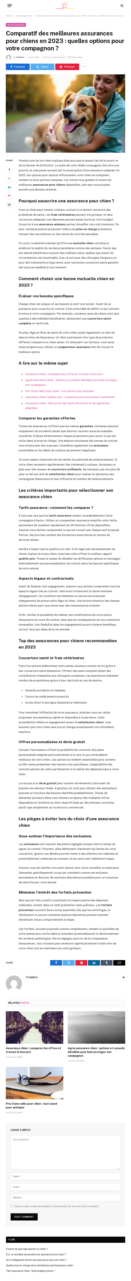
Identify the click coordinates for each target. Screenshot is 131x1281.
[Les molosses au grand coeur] (65, 5)
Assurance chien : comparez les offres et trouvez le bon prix (64, 374)
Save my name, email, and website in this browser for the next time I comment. (56, 1206)
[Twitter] (9, 178)
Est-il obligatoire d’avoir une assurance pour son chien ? (36, 1260)
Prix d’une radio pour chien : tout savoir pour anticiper (59, 391)
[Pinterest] (9, 195)
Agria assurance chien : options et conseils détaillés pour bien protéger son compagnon (96, 1052)
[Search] (121, 5)
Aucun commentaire (55, 57)
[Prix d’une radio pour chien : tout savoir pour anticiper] (34, 1083)
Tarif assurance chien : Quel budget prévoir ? (30, 1271)
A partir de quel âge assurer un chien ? (27, 1249)
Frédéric (20, 57)
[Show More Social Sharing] (83, 67)
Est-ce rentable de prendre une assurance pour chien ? (36, 1254)
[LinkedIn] (9, 187)
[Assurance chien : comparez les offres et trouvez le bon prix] (34, 1027)
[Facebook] (9, 169)
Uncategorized (16, 25)
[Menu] (10, 5)
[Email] (9, 204)
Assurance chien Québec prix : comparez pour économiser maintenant (70, 397)
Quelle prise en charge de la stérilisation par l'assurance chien (39, 1265)
